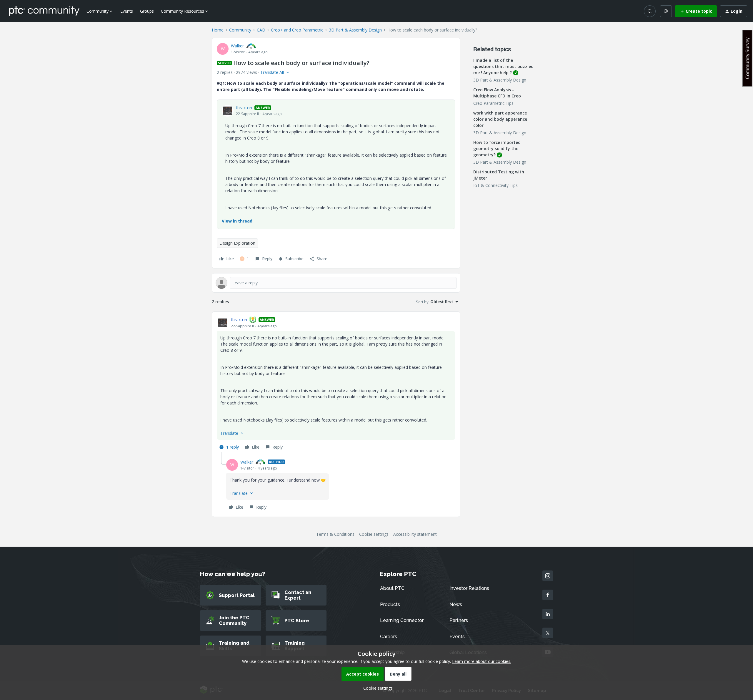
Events (126, 11)
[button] (696, 11)
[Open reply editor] (336, 282)
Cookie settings (374, 534)
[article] (336, 384)
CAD (261, 30)
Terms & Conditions (335, 534)
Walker (237, 46)
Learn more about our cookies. (481, 661)
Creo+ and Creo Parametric (297, 30)
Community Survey (747, 58)
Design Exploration (237, 243)
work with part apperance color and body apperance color (500, 119)
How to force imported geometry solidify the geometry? (497, 148)
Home (218, 30)
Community (240, 30)
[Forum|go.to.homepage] (44, 11)
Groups (147, 11)
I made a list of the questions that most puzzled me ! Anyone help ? (503, 66)
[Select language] (666, 11)
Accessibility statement (415, 534)
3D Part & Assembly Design (355, 30)
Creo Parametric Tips (493, 103)
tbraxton (244, 107)
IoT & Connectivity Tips (495, 185)
